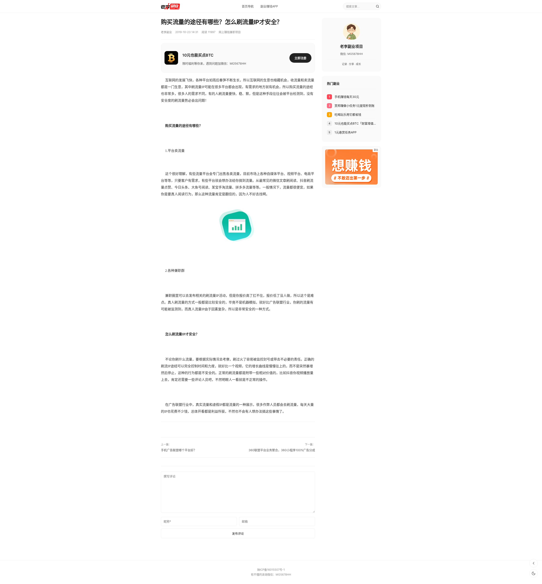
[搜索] (377, 6)
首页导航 (248, 6)
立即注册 (300, 58)
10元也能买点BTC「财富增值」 (355, 123)
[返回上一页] (533, 563)
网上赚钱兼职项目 (230, 32)
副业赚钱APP (269, 6)
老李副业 (166, 32)
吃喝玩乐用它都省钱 (348, 114)
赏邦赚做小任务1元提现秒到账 (355, 105)
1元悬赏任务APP (346, 132)
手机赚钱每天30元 (347, 96)
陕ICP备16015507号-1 (271, 569)
